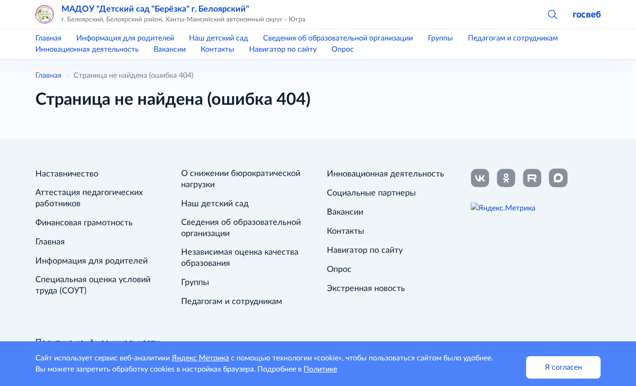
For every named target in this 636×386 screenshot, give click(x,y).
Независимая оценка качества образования (239, 258)
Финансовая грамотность (84, 223)
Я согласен (563, 367)
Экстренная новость (366, 288)
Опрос (343, 49)
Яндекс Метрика (200, 358)
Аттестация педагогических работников (89, 198)
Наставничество (66, 174)
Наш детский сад (218, 38)
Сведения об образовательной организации (338, 38)
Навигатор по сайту (283, 49)
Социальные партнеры (371, 193)
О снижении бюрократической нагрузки (240, 179)
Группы (440, 38)
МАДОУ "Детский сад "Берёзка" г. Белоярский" (155, 9)
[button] (552, 14)
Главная (48, 38)
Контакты (217, 49)
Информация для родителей (125, 38)
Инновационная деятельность (87, 49)
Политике (320, 369)
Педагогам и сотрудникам (513, 38)
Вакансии (170, 49)
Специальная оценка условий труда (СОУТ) (92, 285)
